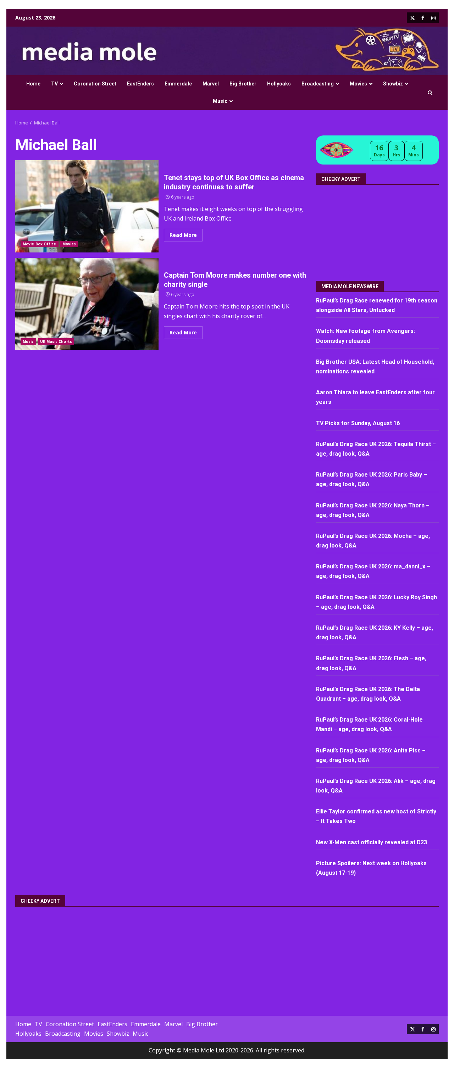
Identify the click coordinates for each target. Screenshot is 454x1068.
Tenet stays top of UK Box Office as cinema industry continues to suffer (87, 206)
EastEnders (140, 84)
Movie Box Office (39, 243)
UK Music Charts (56, 341)
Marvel (211, 84)
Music (220, 101)
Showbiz (393, 84)
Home (33, 84)
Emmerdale (178, 84)
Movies (358, 84)
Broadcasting (317, 84)
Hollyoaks (279, 84)
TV (54, 84)
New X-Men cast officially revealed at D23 (371, 842)
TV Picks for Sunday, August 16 (358, 423)
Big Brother (242, 84)
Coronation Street (95, 84)
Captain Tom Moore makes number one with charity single (87, 304)
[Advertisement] (378, 230)
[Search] (430, 93)
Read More (183, 235)
